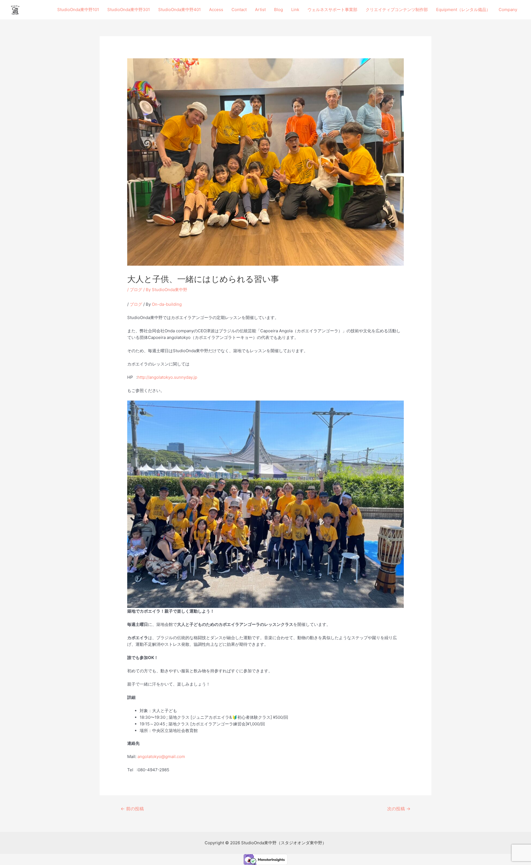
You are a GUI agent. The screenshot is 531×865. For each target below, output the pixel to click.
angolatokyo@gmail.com (161, 756)
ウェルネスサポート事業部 (332, 9)
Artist (260, 9)
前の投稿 (132, 808)
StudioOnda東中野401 (179, 9)
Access (216, 9)
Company (508, 9)
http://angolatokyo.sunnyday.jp (167, 377)
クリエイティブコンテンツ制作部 (397, 9)
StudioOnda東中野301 (128, 9)
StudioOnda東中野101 (78, 9)
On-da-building (167, 304)
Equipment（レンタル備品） (463, 9)
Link (295, 9)
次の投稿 (398, 808)
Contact (239, 9)
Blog (278, 9)
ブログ (136, 289)
